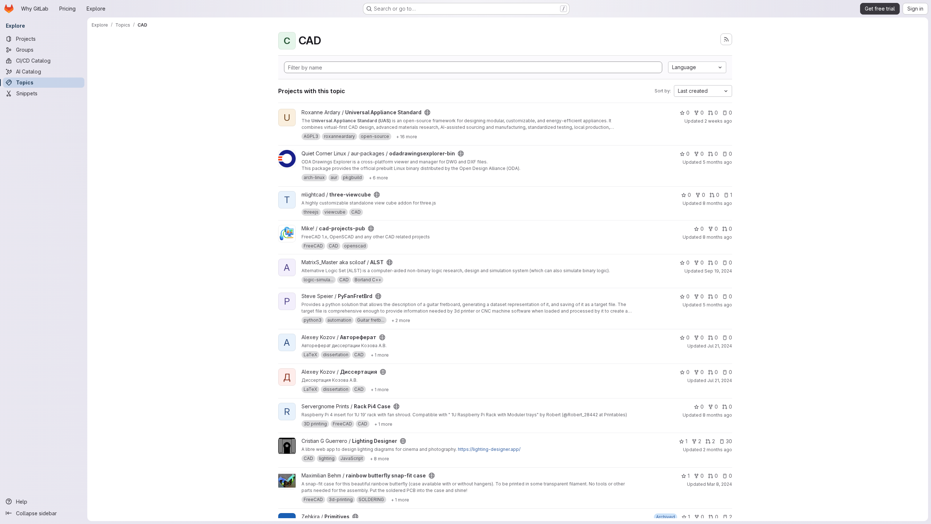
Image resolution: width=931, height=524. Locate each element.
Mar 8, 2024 (719, 484)
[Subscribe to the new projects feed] (726, 39)
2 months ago (717, 449)
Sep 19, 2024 (718, 271)
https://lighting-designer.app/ (489, 449)
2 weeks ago (718, 121)
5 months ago (717, 162)
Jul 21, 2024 (719, 346)
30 (729, 441)
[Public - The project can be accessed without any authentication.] (427, 112)
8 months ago (717, 203)
